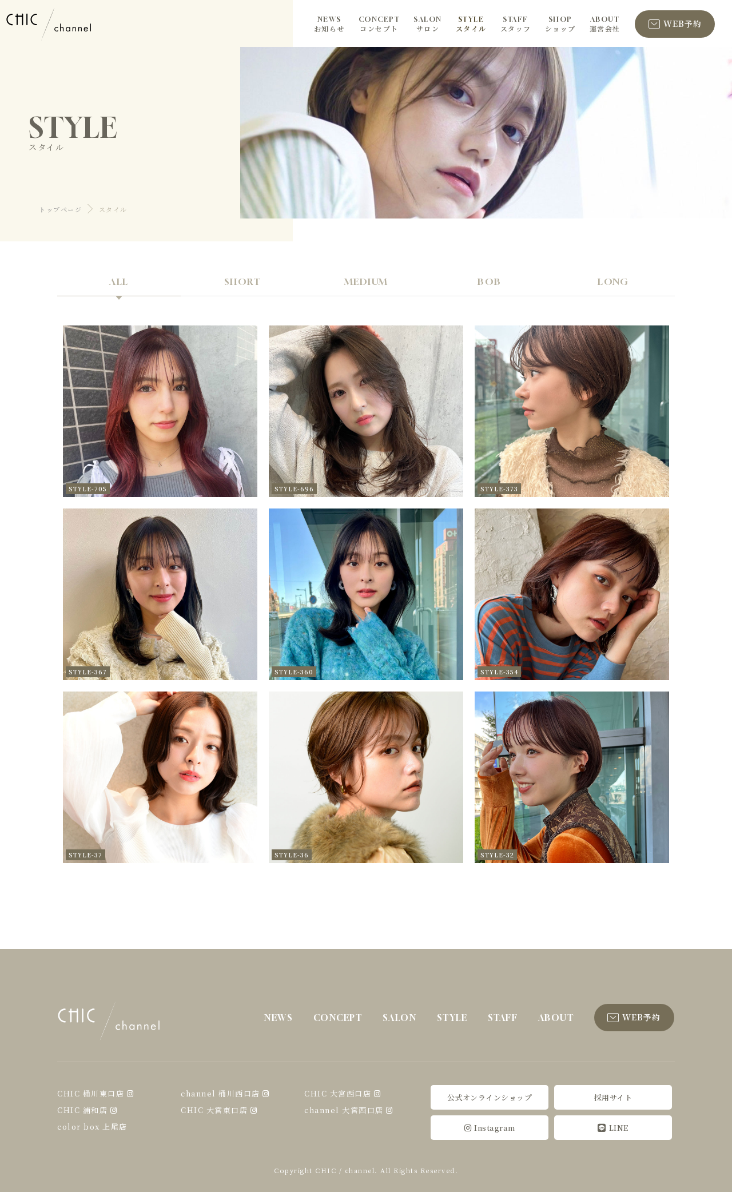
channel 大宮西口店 (344, 1109)
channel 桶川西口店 (220, 1093)
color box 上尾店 (92, 1126)
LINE (618, 1127)
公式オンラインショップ (489, 1097)
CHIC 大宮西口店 (337, 1093)
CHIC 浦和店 (82, 1109)
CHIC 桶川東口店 (90, 1093)
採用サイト (613, 1097)
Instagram (494, 1127)
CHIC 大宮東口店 (214, 1109)
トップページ (60, 209)
